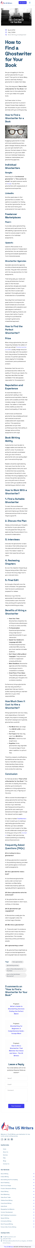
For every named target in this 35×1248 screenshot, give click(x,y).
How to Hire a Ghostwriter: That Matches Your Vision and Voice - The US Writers (16, 1051)
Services (5, 1155)
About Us (5, 1152)
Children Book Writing (6, 1200)
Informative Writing (6, 1221)
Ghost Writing (12, 35)
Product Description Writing (8, 1188)
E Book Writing (5, 1176)
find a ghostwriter (17, 962)
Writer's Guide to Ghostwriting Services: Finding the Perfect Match (16, 1010)
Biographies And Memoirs (7, 1209)
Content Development (7, 1212)
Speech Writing (5, 1218)
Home (4, 1149)
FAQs (4, 1158)
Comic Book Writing (6, 1203)
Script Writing (4, 1191)
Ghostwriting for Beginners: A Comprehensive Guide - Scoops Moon (16, 1029)
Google (9, 184)
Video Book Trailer (6, 1197)
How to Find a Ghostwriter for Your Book (15, 969)
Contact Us (6, 1164)
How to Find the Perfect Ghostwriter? (13, 975)
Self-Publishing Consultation (8, 1215)
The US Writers (9, 1247)
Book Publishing (5, 1182)
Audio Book (4, 1206)
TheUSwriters (21, 818)
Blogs (4, 1161)
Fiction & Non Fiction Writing (8, 1227)
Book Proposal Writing (7, 1224)
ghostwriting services (12, 965)
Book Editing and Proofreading (9, 1179)
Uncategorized (21, 35)
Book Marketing (5, 1194)
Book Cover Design (6, 1185)
